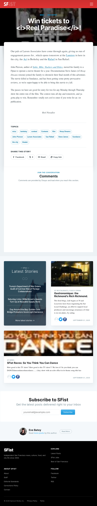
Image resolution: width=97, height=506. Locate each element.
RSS (52, 481)
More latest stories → (24, 320)
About (6, 473)
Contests (44, 131)
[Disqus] (48, 220)
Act (25, 59)
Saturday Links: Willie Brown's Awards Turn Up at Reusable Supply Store (25, 300)
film (53, 131)
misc (42, 15)
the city (15, 142)
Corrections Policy (11, 486)
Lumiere (70, 55)
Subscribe (67, 412)
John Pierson (17, 137)
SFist (8, 449)
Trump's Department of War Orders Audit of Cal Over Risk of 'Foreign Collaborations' (25, 289)
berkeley (23, 131)
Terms (42, 501)
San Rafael (50, 137)
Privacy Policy (32, 501)
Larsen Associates (34, 137)
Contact (7, 490)
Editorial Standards (11, 481)
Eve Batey (52, 15)
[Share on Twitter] (60, 319)
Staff (6, 477)
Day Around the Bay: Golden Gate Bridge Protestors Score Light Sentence (25, 310)
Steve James (63, 137)
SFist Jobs (55, 457)
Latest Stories (25, 271)
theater (25, 142)
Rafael (51, 59)
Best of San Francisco (59, 462)
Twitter (53, 477)
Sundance (76, 137)
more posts (39, 433)
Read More (66, 431)
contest (34, 131)
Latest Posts (56, 453)
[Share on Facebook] (65, 319)
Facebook (55, 473)
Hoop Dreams (65, 131)
